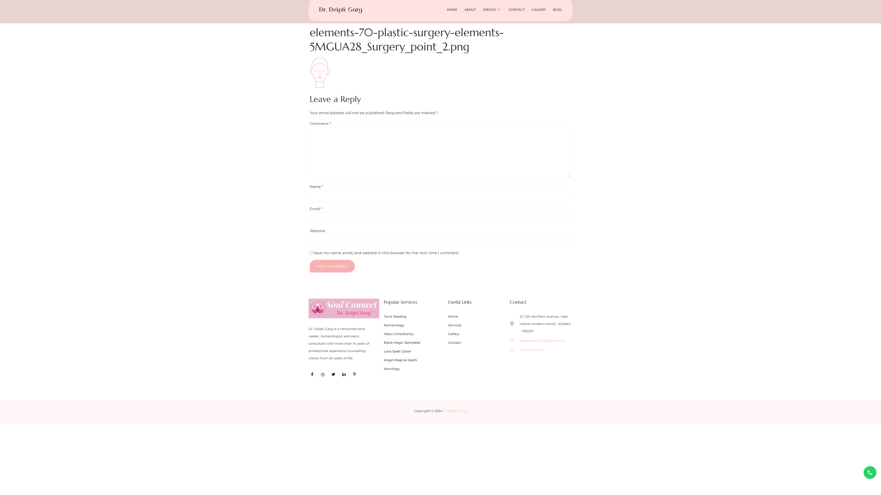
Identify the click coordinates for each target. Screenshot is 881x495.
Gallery (539, 10)
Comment (320, 124)
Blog (557, 10)
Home (452, 10)
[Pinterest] (354, 374)
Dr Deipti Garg (455, 411)
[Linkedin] (344, 374)
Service (489, 10)
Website (317, 231)
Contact (517, 10)
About (470, 10)
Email (316, 209)
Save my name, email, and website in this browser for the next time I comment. (386, 253)
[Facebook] (312, 374)
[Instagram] (322, 374)
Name (316, 187)
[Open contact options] (870, 472)
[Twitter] (333, 374)
